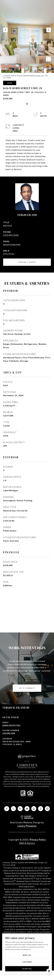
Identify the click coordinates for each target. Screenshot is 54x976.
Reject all (27, 955)
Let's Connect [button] (27, 688)
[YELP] (40, 808)
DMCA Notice (27, 843)
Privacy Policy (38, 839)
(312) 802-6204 (11, 235)
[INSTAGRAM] (13, 808)
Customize (27, 962)
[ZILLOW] (33, 808)
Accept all (27, 969)
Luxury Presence (27, 826)
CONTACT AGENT (27, 262)
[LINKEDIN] (20, 808)
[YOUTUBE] (27, 808)
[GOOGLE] (47, 808)
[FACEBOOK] (6, 808)
